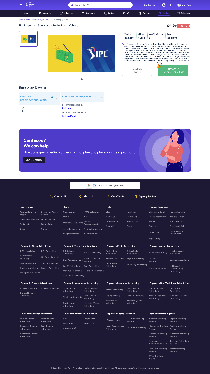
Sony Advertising (91, 266)
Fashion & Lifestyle (178, 212)
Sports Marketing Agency (177, 349)
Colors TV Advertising (94, 270)
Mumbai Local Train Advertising (158, 297)
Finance (152, 226)
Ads (85, 216)
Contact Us (149, 4)
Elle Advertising (113, 295)
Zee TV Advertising (71, 266)
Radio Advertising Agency (178, 327)
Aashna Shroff (69, 328)
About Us (88, 196)
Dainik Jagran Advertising (69, 304)
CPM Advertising (48, 251)
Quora (109, 226)
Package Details (69, 116)
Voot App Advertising (29, 263)
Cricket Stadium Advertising (156, 289)
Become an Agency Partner (50, 213)
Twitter (109, 216)
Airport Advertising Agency (157, 320)
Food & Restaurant (157, 216)
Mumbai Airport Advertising (177, 252)
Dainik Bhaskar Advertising (90, 289)
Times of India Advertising (69, 289)
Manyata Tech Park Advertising (178, 297)
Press (129, 226)
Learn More (34, 159)
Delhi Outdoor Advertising (47, 320)
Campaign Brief (70, 212)
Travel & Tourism (177, 216)
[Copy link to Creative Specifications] (52, 97)
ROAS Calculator (91, 212)
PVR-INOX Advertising (30, 288)
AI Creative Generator (94, 229)
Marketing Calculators (73, 222)
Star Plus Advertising (72, 270)
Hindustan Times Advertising (91, 304)
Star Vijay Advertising (73, 260)
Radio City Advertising (137, 264)
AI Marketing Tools (71, 229)
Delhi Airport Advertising (155, 259)
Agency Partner (148, 196)
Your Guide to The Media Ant (28, 213)
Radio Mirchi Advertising (111, 252)
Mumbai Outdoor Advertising (27, 320)
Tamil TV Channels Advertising (92, 259)
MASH (66, 216)
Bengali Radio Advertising (112, 264)
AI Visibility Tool (91, 233)
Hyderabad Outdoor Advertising (29, 334)
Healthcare (154, 232)
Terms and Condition (29, 219)
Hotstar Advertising (29, 268)
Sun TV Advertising (92, 252)
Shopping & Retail (157, 212)
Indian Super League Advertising (115, 327)
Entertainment (176, 221)
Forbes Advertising (114, 289)
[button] (39, 98)
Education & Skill (177, 226)
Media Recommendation (92, 222)
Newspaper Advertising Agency (158, 342)
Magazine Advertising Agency (158, 327)
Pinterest (131, 221)
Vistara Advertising (157, 268)
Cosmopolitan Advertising (133, 289)
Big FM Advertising (135, 258)
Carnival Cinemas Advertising (28, 294)
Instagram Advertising (30, 272)
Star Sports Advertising (73, 275)
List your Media (48, 219)
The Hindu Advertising (73, 297)
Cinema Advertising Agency (158, 334)
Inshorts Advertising (50, 268)
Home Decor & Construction (176, 232)
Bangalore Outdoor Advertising (29, 327)
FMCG (152, 221)
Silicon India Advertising (111, 301)
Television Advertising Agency (179, 342)
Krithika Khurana (91, 323)
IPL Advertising (113, 320)
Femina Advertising (135, 295)
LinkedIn (131, 216)
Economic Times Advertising (91, 297)
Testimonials (25, 224)
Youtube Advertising (50, 263)
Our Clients (117, 196)
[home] (28, 6)
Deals (22, 229)
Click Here (66, 108)
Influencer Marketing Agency (179, 334)
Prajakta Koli (89, 318)
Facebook (131, 212)
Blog (108, 212)
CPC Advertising (27, 251)
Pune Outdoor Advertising (47, 327)
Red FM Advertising (115, 258)
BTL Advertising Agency (156, 357)
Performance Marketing (26, 257)
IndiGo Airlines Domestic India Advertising (176, 269)
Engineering (154, 238)
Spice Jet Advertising (179, 260)
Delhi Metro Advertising (175, 289)
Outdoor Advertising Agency (158, 349)
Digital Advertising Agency (178, 320)
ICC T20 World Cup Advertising (135, 320)
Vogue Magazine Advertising (134, 301)
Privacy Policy (47, 224)
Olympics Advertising (136, 327)
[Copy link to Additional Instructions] (96, 97)
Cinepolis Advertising (50, 288)
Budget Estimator (71, 233)
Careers (45, 229)
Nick (65, 318)
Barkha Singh (69, 323)
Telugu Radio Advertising (132, 252)
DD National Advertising (68, 252)
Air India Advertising (158, 252)
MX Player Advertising (51, 257)
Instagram (110, 221)
